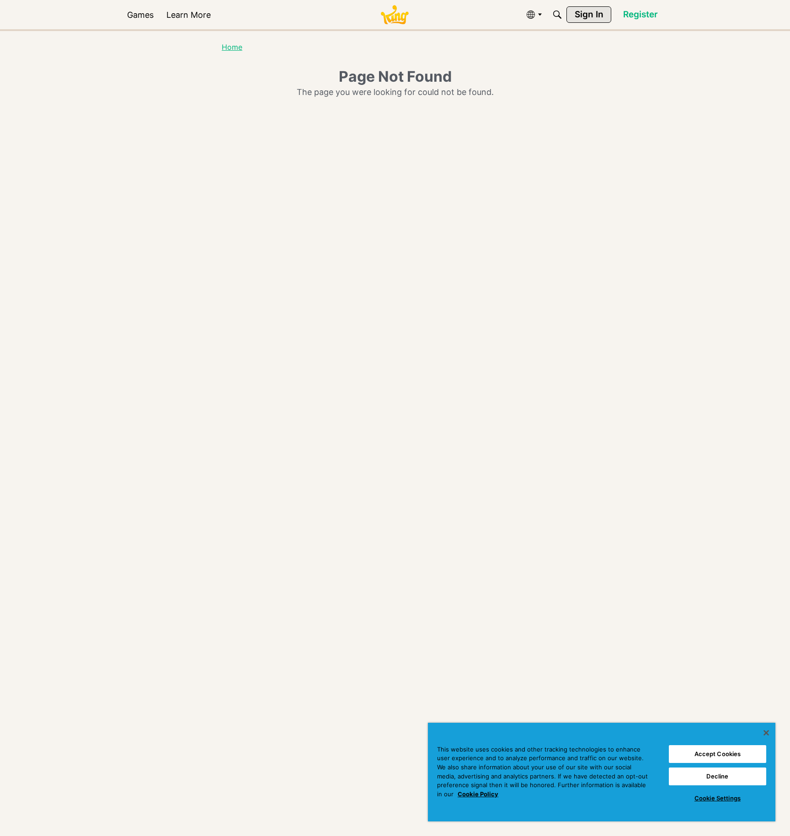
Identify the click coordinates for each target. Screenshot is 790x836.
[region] (601, 772)
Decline (717, 776)
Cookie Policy (478, 794)
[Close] (766, 733)
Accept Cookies (717, 753)
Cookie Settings (717, 798)
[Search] (557, 14)
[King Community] (394, 15)
